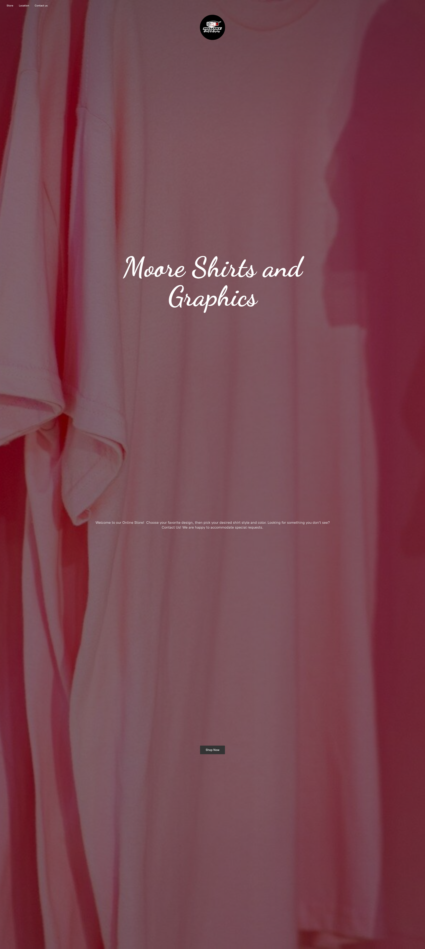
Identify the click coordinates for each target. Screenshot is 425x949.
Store (10, 5)
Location (24, 5)
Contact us (41, 5)
